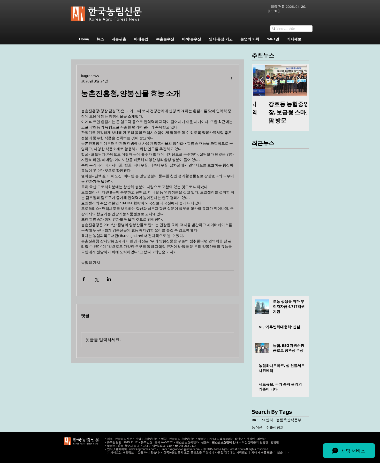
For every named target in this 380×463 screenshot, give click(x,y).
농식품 (257, 427)
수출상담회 (275, 427)
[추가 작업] (231, 78)
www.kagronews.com (142, 449)
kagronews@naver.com (185, 449)
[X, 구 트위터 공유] (96, 279)
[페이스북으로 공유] (83, 279)
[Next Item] (299, 80)
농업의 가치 (90, 262)
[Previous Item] (261, 80)
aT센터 (267, 420)
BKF (255, 420)
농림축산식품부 (288, 420)
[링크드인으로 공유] (109, 279)
